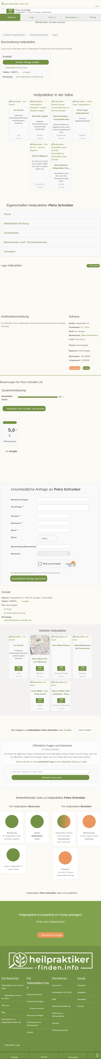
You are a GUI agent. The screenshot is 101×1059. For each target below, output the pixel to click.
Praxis (7, 214)
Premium (95, 97)
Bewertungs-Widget (35, 1015)
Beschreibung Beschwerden (23, 547)
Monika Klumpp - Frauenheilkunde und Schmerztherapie (61, 118)
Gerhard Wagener (40, 156)
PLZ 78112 (85, 327)
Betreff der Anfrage (19, 500)
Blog (3, 1012)
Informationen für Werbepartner (34, 1023)
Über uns (5, 1005)
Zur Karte (8, 609)
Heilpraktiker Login (12, 1045)
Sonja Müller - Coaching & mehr (39, 692)
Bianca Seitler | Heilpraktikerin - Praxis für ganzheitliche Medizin (61, 693)
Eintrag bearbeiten (34, 994)
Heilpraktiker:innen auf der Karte (13, 986)
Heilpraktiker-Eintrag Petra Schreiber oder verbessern (63, 837)
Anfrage (92, 17)
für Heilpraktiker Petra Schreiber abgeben (12, 836)
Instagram (81, 992)
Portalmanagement (60, 1030)
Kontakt (86, 368)
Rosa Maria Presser (61, 645)
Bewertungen (72, 17)
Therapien (9, 251)
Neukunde (15, 554)
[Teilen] (91, 1055)
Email (13, 530)
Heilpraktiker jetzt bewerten (25, 409)
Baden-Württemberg (89, 335)
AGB (54, 999)
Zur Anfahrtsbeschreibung (14, 613)
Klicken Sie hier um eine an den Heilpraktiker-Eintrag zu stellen (51, 762)
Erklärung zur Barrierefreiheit (58, 1014)
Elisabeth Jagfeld (40, 116)
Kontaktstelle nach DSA (62, 992)
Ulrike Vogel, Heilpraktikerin (82, 111)
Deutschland (80, 339)
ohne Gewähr (65, 730)
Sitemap (55, 1023)
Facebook (81, 985)
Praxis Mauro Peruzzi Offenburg (40, 660)
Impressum (56, 985)
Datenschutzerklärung (23, 573)
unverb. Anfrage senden (27, 62)
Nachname (16, 523)
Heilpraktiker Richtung (16, 223)
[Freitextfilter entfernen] (89, 4)
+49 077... (15, 72)
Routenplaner (94, 266)
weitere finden (37, 836)
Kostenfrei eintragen (35, 1001)
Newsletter (81, 999)
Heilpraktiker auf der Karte (16, 68)
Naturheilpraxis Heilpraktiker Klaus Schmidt (61, 167)
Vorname (15, 516)
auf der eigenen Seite (89, 836)
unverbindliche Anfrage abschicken (29, 578)
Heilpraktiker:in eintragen (51, 935)
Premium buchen (36, 1008)
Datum (14, 537)
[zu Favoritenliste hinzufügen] (3, 24)
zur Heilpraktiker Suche (3, 11)
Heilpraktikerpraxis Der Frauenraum (82, 646)
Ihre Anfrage (16, 507)
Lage (31, 17)
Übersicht (11, 17)
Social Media (11, 232)
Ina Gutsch (19, 110)
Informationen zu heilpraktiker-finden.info (11, 1020)
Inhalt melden (84, 730)
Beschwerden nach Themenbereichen (25, 242)
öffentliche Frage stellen (51, 777)
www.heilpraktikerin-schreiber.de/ (29, 77)
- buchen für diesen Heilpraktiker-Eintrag (65, 872)
